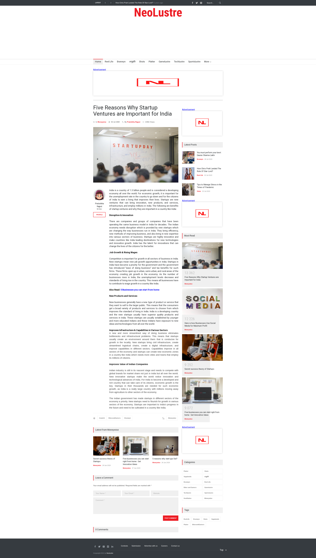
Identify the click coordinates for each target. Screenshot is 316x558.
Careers (164, 546)
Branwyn (121, 61)
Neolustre (110, 553)
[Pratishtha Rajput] (99, 195)
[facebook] (192, 3)
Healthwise (187, 498)
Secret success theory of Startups (199, 369)
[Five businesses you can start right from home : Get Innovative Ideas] (202, 390)
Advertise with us (151, 546)
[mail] (201, 3)
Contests (124, 546)
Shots (142, 61)
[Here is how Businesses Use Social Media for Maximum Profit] (202, 301)
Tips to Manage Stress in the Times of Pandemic (134, 3)
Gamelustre (164, 61)
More (206, 61)
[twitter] (197, 3)
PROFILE (99, 215)
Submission (136, 546)
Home (98, 61)
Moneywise (102, 122)
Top (221, 550)
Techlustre (179, 61)
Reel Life (109, 61)
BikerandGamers (115, 418)
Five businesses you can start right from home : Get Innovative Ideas (136, 461)
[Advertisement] (158, 40)
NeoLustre (158, 12)
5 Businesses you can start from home (140, 289)
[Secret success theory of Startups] (202, 347)
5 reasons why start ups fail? (164, 459)
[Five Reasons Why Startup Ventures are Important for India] (202, 255)
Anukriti (102, 418)
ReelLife (186, 519)
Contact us (175, 546)
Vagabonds (187, 477)
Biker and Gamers (190, 487)
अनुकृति (132, 61)
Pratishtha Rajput (133, 122)
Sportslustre (194, 61)
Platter (152, 61)
